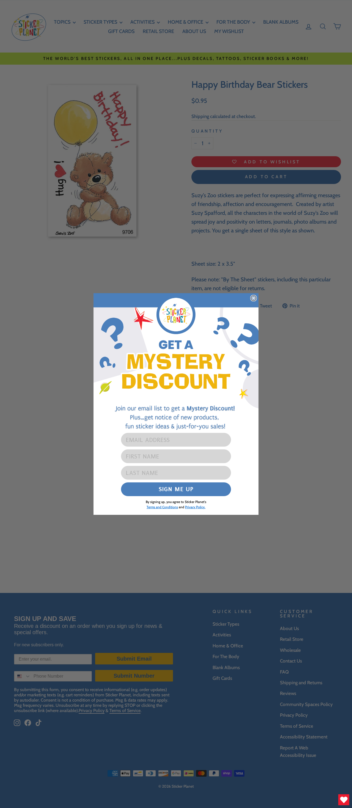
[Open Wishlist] (343, 799)
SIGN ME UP (176, 489)
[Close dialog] (253, 298)
